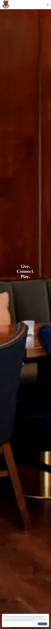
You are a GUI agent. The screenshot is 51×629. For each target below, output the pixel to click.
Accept (42, 623)
